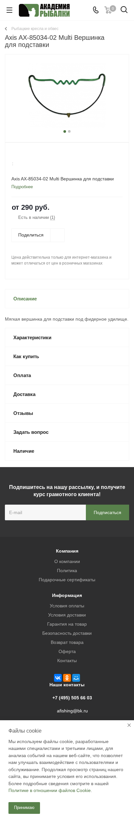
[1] (15, 155)
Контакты (67, 660)
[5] (40, 155)
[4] (34, 155)
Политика (67, 570)
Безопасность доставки (67, 633)
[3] (27, 155)
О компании (67, 561)
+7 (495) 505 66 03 (72, 697)
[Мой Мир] (76, 678)
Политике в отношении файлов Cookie (49, 790)
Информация (67, 595)
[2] (21, 155)
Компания (67, 551)
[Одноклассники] (67, 678)
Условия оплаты (67, 605)
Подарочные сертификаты (67, 579)
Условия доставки (67, 614)
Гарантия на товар (67, 624)
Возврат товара (67, 642)
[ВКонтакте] (58, 678)
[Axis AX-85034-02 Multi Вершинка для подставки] (67, 95)
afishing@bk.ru (72, 710)
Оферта (67, 651)
